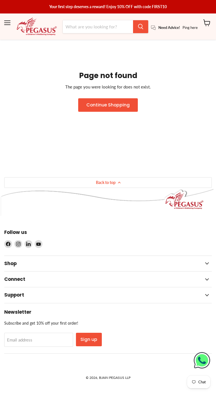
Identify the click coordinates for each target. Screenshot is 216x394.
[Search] (140, 26)
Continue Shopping (108, 105)
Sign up (88, 339)
